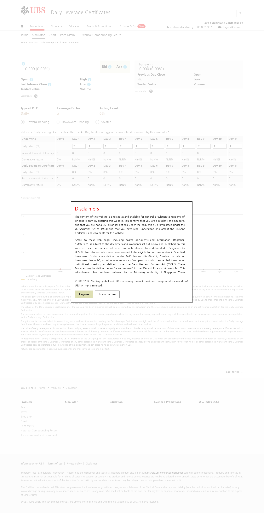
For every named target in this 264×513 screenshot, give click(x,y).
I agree (84, 294)
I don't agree (107, 294)
